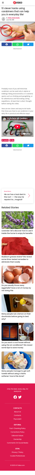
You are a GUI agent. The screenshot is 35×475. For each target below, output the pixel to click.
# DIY (12, 140)
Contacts (17, 415)
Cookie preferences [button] (17, 456)
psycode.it (17, 419)
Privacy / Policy (17, 452)
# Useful (5, 140)
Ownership (18, 439)
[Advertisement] (17, 67)
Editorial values (17, 436)
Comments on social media (17, 443)
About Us (17, 412)
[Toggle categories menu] (3, 2)
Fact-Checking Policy (17, 428)
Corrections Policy (17, 432)
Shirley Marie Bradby (14, 18)
